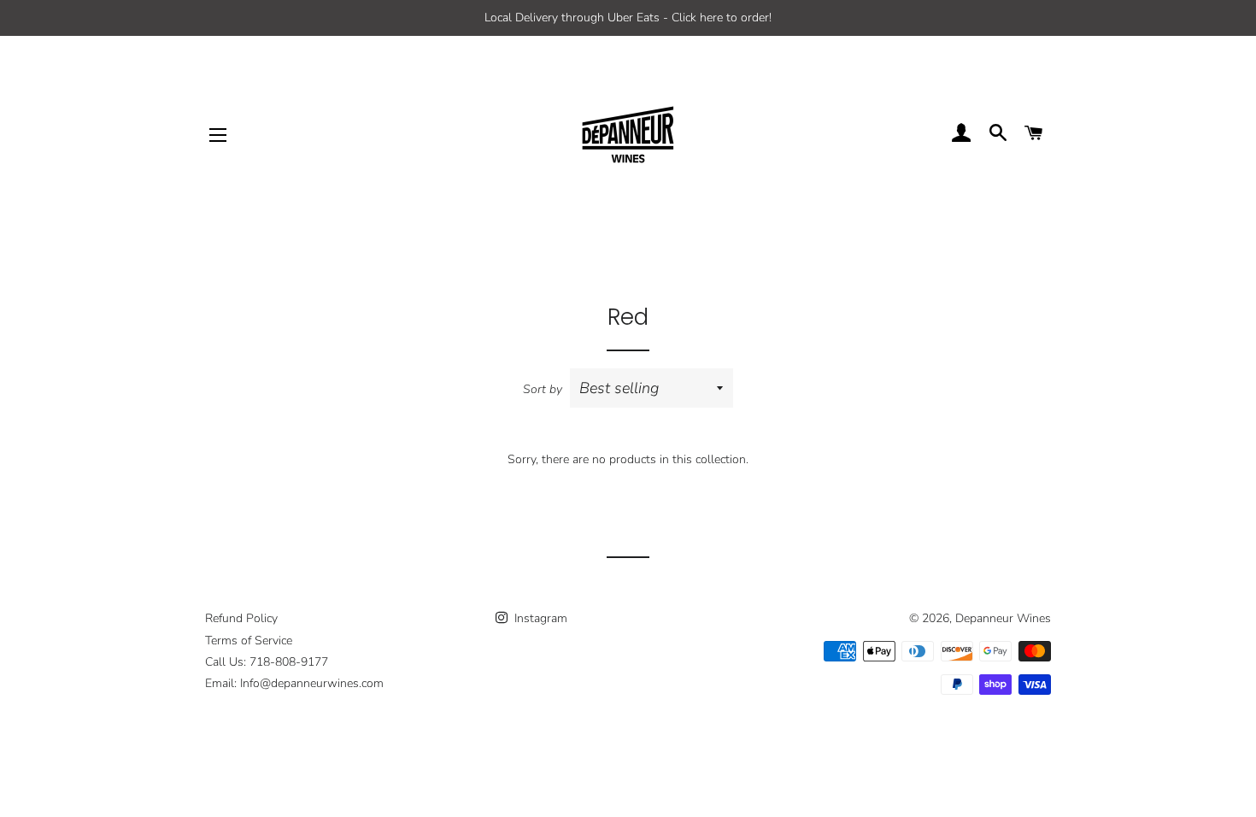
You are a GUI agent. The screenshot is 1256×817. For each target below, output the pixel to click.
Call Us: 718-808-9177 (266, 662)
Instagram (539, 618)
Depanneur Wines (1003, 618)
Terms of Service (248, 640)
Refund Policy (241, 618)
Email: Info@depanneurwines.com (294, 683)
